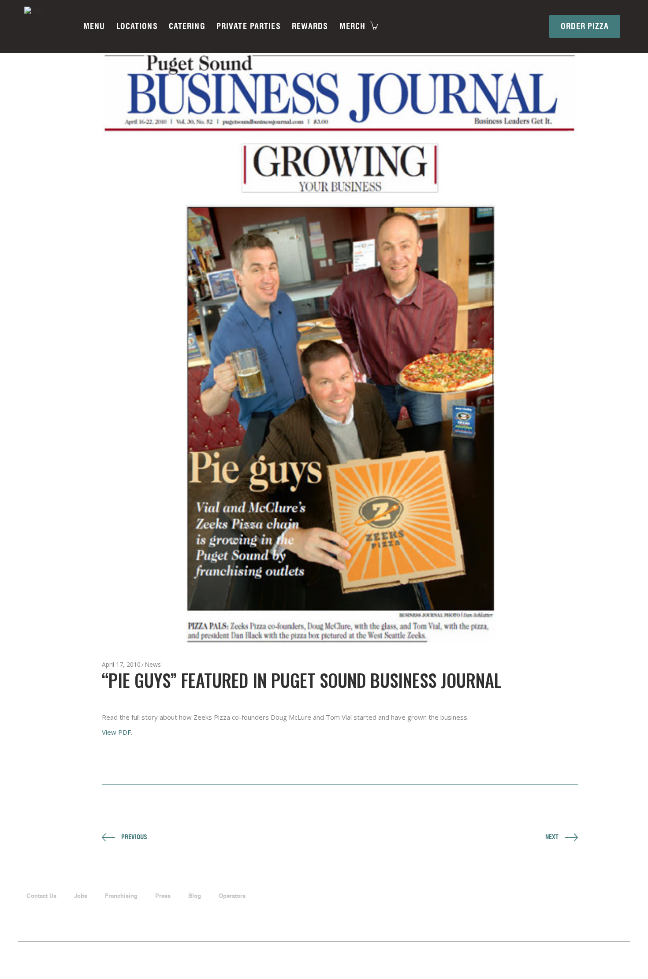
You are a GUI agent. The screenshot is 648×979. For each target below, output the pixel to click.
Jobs (80, 895)
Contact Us (41, 895)
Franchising (121, 895)
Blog (194, 895)
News (153, 664)
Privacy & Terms (612, 952)
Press (163, 895)
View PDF (116, 732)
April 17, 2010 (121, 664)
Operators (232, 895)
